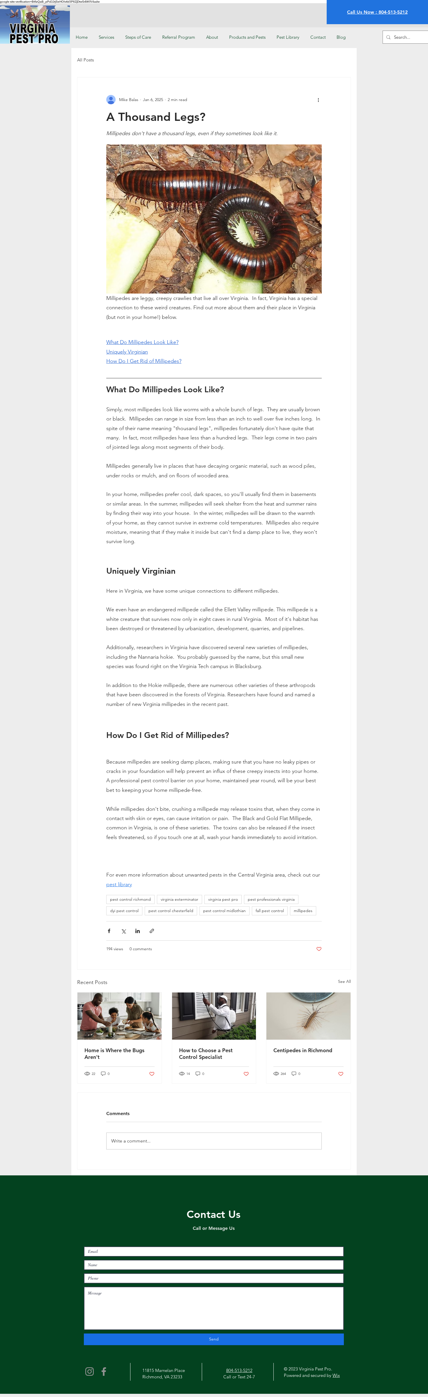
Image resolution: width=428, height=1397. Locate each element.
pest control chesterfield (170, 910)
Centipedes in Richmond (302, 1050)
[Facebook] (103, 1371)
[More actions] (318, 99)
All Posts (85, 60)
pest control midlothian (224, 910)
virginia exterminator (179, 899)
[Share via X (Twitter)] (123, 931)
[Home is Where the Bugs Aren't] (119, 1016)
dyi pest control (124, 910)
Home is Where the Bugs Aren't (114, 1053)
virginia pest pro (223, 899)
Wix (336, 1375)
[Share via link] (152, 931)
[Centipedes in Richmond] (308, 1016)
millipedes (303, 910)
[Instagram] (89, 1371)
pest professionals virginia (271, 899)
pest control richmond (130, 899)
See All (344, 981)
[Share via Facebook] (109, 931)
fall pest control (270, 910)
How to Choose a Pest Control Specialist (206, 1053)
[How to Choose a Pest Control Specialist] (214, 1016)
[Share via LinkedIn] (137, 931)
